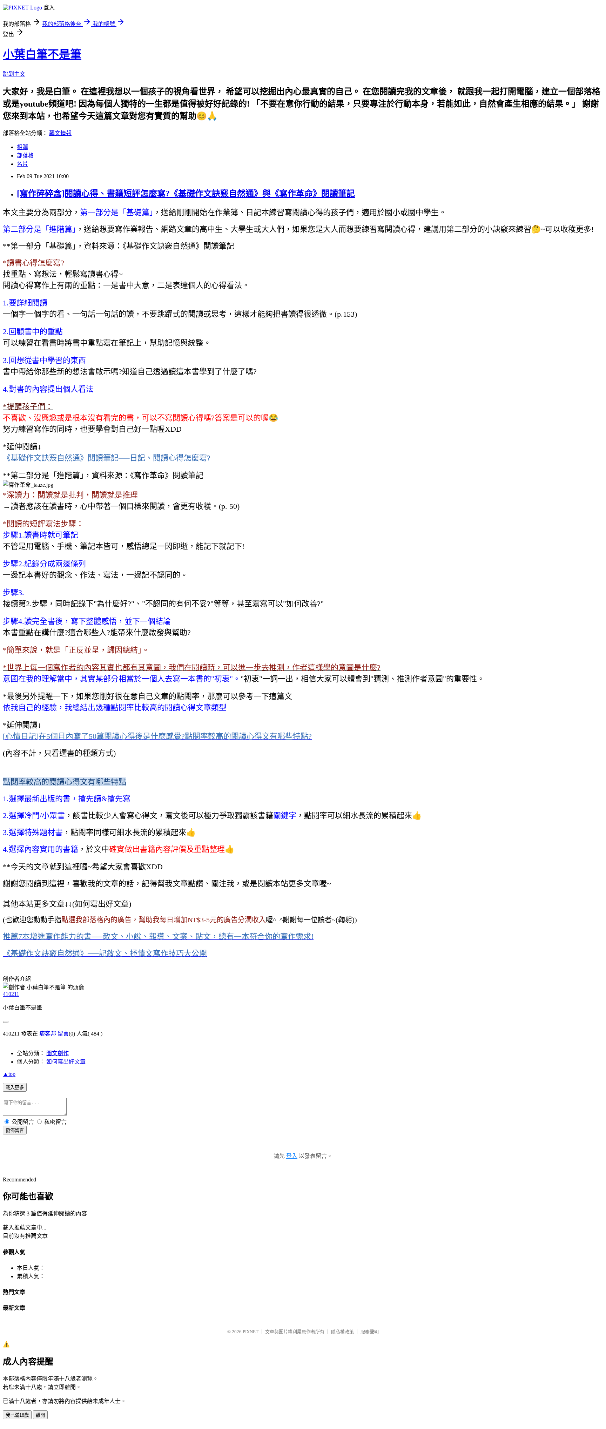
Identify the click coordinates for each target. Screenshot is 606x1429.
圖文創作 (57, 1053)
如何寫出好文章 (66, 1062)
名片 (22, 164)
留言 (63, 1034)
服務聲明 (370, 1331)
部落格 (25, 156)
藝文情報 (60, 133)
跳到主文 (14, 74)
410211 (11, 994)
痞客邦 (47, 1034)
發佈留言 (15, 1130)
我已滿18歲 (17, 1415)
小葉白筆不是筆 (42, 54)
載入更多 (15, 1087)
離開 (40, 1415)
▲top (9, 1074)
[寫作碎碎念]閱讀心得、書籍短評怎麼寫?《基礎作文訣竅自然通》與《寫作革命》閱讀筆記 (186, 193)
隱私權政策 (342, 1331)
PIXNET (250, 1331)
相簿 (22, 147)
